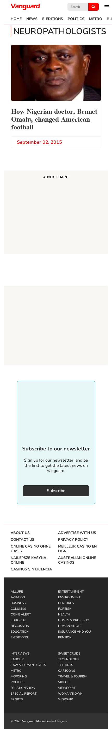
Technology (68, 659)
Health (64, 614)
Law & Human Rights (28, 665)
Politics (76, 19)
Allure (17, 591)
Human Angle (70, 626)
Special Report (23, 694)
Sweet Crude (69, 653)
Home (16, 19)
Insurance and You (74, 632)
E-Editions (52, 19)
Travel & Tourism (72, 676)
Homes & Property (73, 620)
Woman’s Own (70, 694)
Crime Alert (21, 614)
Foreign (65, 609)
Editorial (19, 620)
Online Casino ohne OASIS (31, 549)
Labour (17, 659)
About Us (20, 533)
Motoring (19, 676)
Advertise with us (77, 533)
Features (66, 603)
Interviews (20, 653)
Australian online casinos (77, 560)
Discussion (20, 626)
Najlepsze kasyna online (28, 560)
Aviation (18, 597)
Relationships (23, 688)
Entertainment (71, 591)
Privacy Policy (73, 539)
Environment (69, 597)
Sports (17, 699)
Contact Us (22, 539)
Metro (95, 19)
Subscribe (56, 491)
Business (18, 603)
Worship (65, 699)
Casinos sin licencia (31, 569)
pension (65, 637)
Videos (63, 682)
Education (20, 632)
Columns (18, 609)
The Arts (65, 665)
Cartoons (66, 671)
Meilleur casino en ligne (77, 549)
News (32, 19)
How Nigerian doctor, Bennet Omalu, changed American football (54, 118)
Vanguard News (25, 7)
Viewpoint (67, 688)
